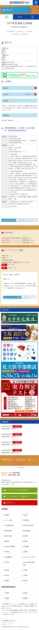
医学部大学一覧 (20, 459)
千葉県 (7, 593)
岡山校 (7, 570)
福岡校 (7, 580)
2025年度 (29, 31)
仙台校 (25, 515)
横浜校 (7, 541)
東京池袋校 (26, 531)
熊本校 (25, 580)
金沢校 (7, 551)
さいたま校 (8, 520)
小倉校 (25, 575)
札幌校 (7, 515)
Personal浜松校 (10, 546)
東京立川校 (8, 536)
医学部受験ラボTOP (7, 459)
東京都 (25, 593)
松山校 (7, 575)
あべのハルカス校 (29, 557)
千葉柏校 (26, 520)
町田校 (25, 536)
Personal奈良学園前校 (29, 563)
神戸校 (7, 562)
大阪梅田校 (8, 557)
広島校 (25, 570)
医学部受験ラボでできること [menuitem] (10, 620)
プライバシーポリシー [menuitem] (8, 622)
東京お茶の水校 (28, 525)
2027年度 (11, 31)
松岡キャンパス (12, 267)
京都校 (25, 551)
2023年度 (25, 34)
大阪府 (7, 598)
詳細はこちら (7, 279)
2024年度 (15, 34)
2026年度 (20, 31)
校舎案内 (5, 509)
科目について (29, 94)
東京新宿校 (8, 531)
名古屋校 (26, 546)
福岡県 (25, 598)
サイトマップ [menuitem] (6, 624)
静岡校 (25, 541)
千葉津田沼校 (9, 525)
